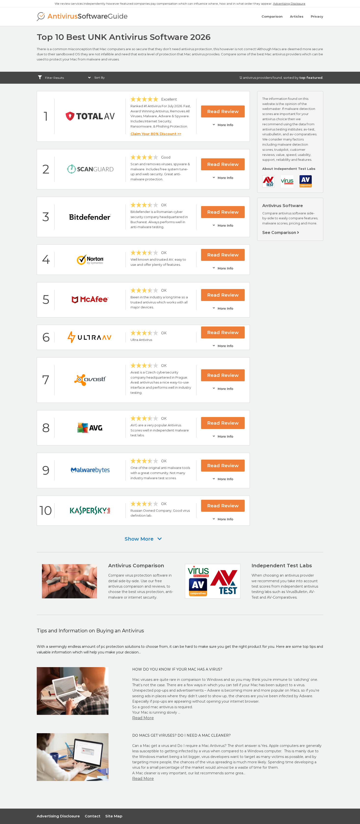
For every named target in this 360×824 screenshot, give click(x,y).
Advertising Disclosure (289, 3)
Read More (143, 718)
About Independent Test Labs (288, 169)
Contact (92, 816)
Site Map (113, 816)
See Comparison (279, 232)
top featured (311, 78)
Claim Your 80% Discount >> (156, 134)
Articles (296, 16)
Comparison (272, 16)
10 (45, 510)
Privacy (317, 16)
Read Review (223, 111)
